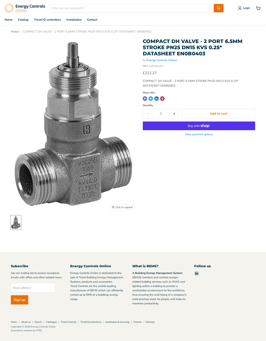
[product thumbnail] (15, 222)
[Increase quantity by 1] (174, 114)
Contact (92, 20)
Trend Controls (69, 322)
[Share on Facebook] (145, 98)
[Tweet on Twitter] (151, 98)
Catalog (23, 20)
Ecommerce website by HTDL (26, 330)
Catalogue (51, 322)
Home (8, 20)
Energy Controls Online (162, 60)
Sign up (19, 300)
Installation (74, 20)
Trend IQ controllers (47, 20)
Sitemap (150, 322)
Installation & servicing (117, 322)
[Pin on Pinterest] (162, 98)
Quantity (148, 105)
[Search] (218, 8)
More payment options (199, 134)
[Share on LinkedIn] (156, 98)
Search (38, 322)
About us (26, 322)
